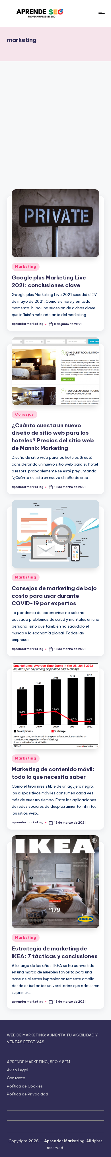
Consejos (24, 414)
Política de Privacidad (27, 1094)
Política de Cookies (25, 1086)
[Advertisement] (55, 119)
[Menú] (101, 13)
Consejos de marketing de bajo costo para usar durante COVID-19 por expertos (54, 596)
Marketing (25, 266)
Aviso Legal (17, 1069)
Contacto (16, 1077)
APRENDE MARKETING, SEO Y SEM (38, 1061)
